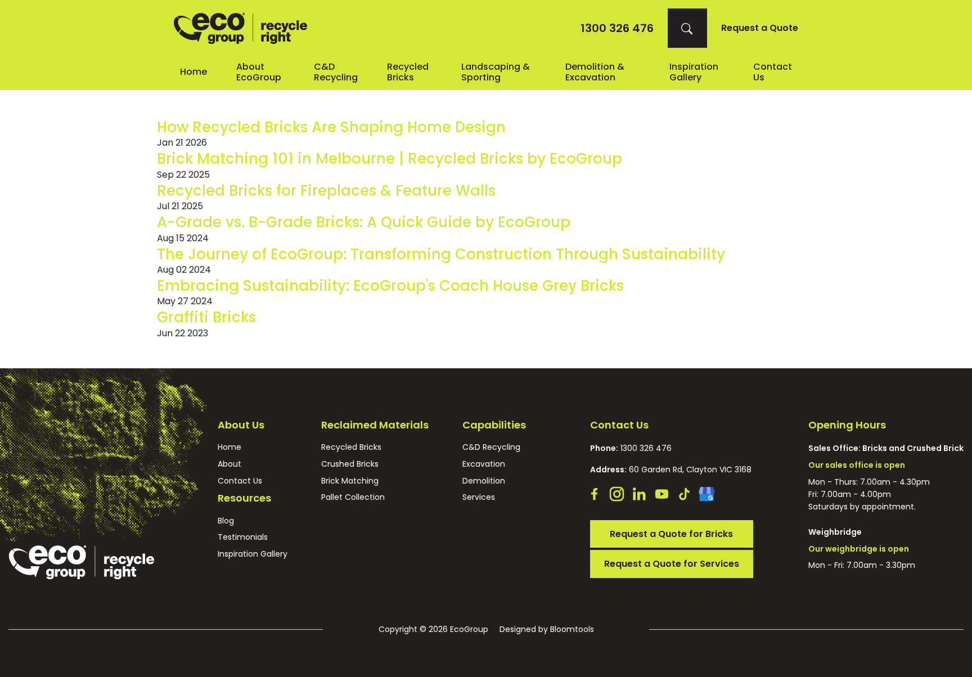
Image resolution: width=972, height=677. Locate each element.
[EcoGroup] (240, 28)
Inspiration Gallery (693, 72)
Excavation (483, 464)
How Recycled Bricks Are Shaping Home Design (331, 127)
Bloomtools (572, 629)
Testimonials (243, 537)
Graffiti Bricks (206, 317)
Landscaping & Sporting (495, 72)
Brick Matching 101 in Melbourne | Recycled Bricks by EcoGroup (389, 158)
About (229, 464)
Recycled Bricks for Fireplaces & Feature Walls (326, 190)
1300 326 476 (617, 28)
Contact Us (240, 481)
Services (478, 497)
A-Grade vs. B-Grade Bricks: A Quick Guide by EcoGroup (363, 222)
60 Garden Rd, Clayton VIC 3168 (671, 469)
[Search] (687, 28)
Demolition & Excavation (594, 72)
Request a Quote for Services (671, 563)
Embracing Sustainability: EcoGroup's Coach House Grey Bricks (390, 286)
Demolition (483, 481)
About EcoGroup (258, 72)
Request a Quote (759, 28)
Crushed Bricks (350, 464)
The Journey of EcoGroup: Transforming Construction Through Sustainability (441, 254)
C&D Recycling (336, 72)
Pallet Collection (353, 497)
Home (193, 71)
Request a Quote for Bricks (671, 533)
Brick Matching (350, 481)
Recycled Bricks (408, 72)
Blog (226, 521)
